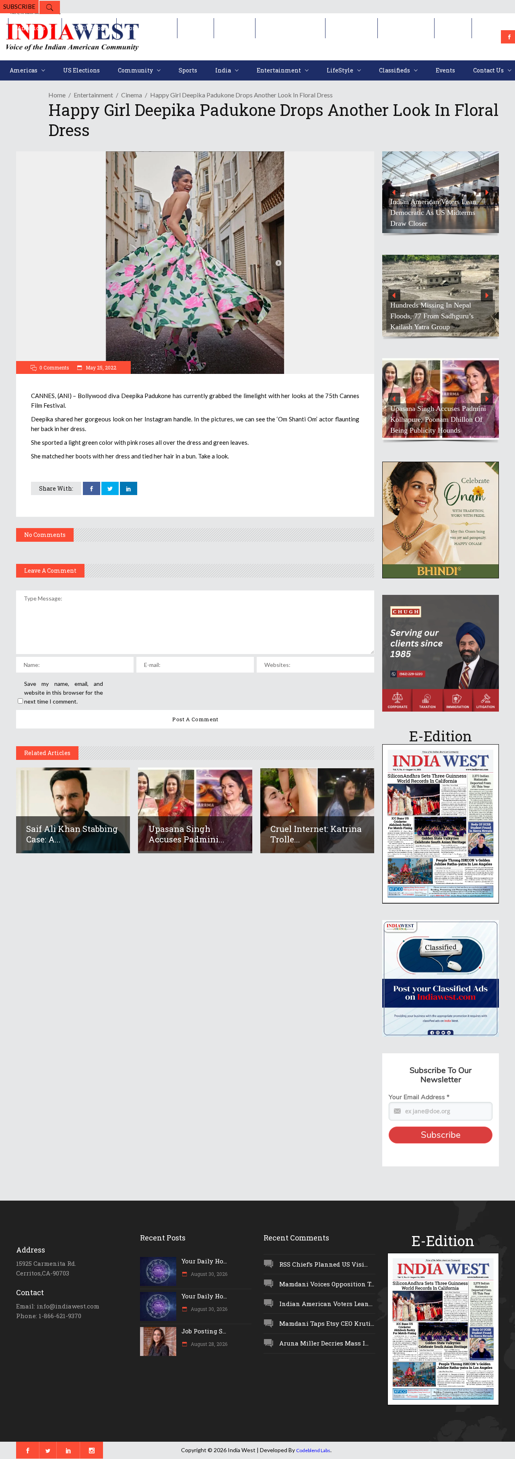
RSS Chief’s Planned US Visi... (323, 1264)
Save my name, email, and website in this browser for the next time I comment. (63, 692)
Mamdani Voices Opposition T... (326, 1284)
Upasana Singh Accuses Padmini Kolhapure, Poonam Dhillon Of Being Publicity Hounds (438, 419)
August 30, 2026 (208, 1274)
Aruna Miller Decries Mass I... (324, 1343)
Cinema (131, 95)
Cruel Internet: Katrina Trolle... (316, 834)
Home (57, 95)
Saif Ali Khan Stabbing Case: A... (72, 834)
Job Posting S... (203, 1331)
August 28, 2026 (208, 1344)
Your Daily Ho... (204, 1261)
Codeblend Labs (313, 1450)
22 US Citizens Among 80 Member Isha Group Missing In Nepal (436, 212)
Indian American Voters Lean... (326, 1304)
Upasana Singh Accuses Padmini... (186, 834)
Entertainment (93, 95)
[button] (440, 192)
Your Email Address (419, 1097)
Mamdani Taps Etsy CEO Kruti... (326, 1323)
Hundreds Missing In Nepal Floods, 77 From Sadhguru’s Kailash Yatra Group (432, 316)
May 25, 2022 (100, 367)
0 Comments (54, 367)
